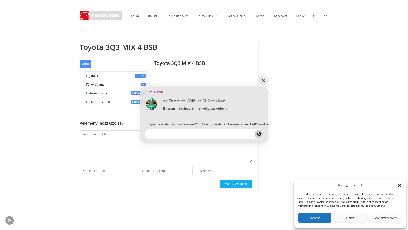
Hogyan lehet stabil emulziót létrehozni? (172, 124)
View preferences (385, 218)
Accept (315, 218)
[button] (399, 185)
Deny (350, 218)
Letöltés (85, 64)
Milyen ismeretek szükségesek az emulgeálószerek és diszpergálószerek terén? (251, 124)
